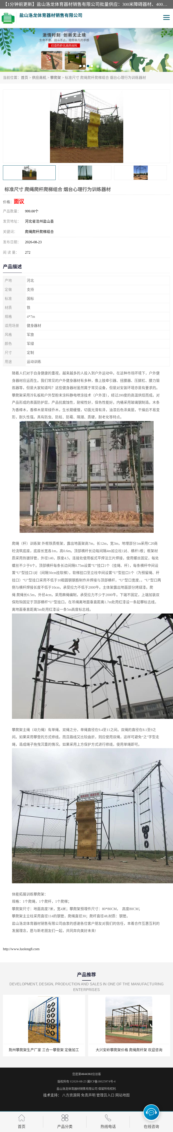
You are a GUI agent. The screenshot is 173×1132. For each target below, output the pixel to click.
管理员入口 (105, 1095)
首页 (24, 78)
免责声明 (88, 1095)
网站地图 (122, 1095)
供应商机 (39, 78)
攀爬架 (55, 78)
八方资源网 (71, 1095)
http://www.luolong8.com (21, 949)
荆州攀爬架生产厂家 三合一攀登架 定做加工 (44, 1050)
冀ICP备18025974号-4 (101, 1081)
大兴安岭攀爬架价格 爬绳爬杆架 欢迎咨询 (129, 1050)
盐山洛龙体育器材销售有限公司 (77, 1088)
